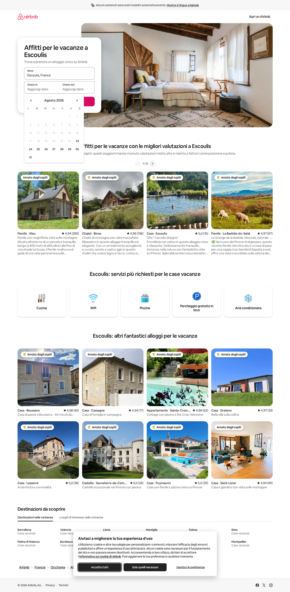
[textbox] (41, 89)
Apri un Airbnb (259, 17)
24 (30, 149)
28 (61, 149)
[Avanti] (152, 163)
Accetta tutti (99, 567)
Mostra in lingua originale (183, 5)
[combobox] (59, 75)
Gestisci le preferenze (190, 567)
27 (53, 149)
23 (77, 141)
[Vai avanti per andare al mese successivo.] (77, 100)
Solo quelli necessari (145, 567)
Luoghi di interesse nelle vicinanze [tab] (81, 517)
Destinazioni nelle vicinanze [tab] (35, 517)
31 (30, 157)
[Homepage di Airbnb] (28, 16)
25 (38, 149)
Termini (63, 585)
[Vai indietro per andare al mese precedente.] (31, 100)
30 (77, 149)
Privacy (50, 585)
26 (46, 149)
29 (69, 149)
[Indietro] (138, 163)
